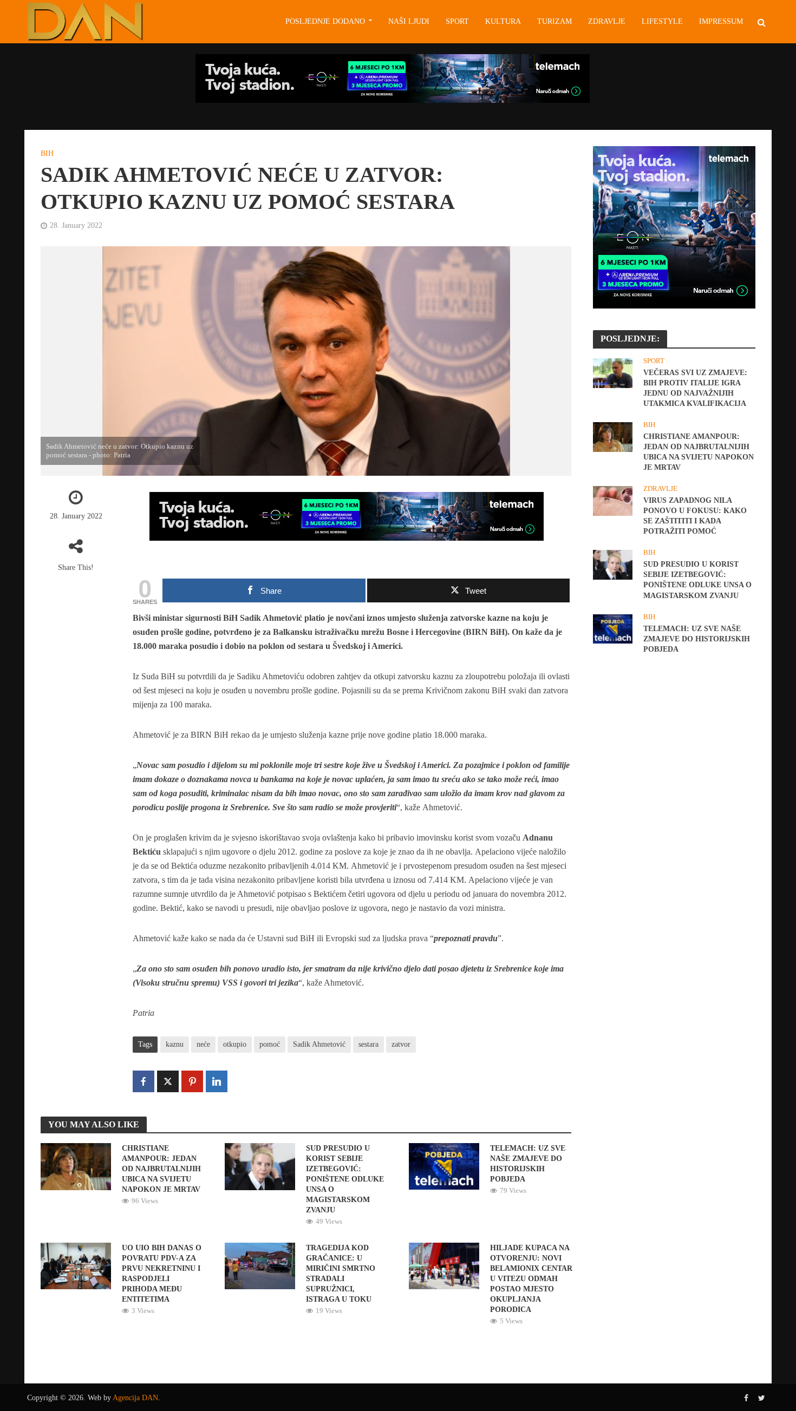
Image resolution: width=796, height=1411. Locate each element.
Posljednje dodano (325, 21)
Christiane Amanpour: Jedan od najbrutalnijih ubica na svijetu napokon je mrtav (161, 1168)
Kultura (503, 21)
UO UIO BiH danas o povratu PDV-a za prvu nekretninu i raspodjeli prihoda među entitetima (161, 1273)
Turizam (554, 21)
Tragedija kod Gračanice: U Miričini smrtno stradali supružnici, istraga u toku (340, 1273)
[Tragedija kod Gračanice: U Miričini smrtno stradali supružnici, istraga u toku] (260, 1265)
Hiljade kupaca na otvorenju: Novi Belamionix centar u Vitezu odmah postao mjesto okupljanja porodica (531, 1279)
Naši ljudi (408, 21)
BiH (47, 153)
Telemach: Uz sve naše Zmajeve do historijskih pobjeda (527, 1163)
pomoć (269, 1044)
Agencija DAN (135, 1398)
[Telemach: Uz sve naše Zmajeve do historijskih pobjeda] (444, 1165)
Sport (457, 21)
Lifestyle (662, 21)
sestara (368, 1044)
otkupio (234, 1044)
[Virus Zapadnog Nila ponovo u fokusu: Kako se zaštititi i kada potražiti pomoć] (612, 500)
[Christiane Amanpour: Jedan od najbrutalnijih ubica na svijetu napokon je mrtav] (76, 1165)
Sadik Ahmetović (319, 1044)
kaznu (175, 1044)
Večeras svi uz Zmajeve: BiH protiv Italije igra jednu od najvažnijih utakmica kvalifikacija (695, 388)
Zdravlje (606, 21)
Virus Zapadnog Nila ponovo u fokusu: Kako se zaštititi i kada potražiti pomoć (695, 515)
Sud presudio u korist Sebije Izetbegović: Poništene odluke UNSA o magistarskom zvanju (345, 1179)
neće (203, 1044)
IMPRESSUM (721, 21)
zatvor (401, 1044)
